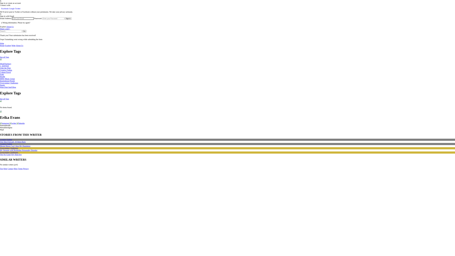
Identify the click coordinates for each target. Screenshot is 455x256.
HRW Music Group (7, 79)
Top (1, 169)
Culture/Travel (5, 72)
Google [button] (12, 9)
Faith (2, 74)
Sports (2, 85)
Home (2, 46)
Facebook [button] (5, 9)
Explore (8, 46)
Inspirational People (7, 81)
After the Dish (5, 68)
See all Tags (4, 57)
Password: (38, 18)
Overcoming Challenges (9, 83)
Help (5, 169)
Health (2, 77)
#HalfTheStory (5, 64)
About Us (10, 27)
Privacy (26, 169)
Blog (16, 169)
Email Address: (5, 18)
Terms (20, 169)
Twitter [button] (17, 9)
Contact (10, 169)
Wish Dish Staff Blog (8, 87)
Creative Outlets (6, 70)
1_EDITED (4, 66)
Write (2, 43)
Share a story (5, 29)
